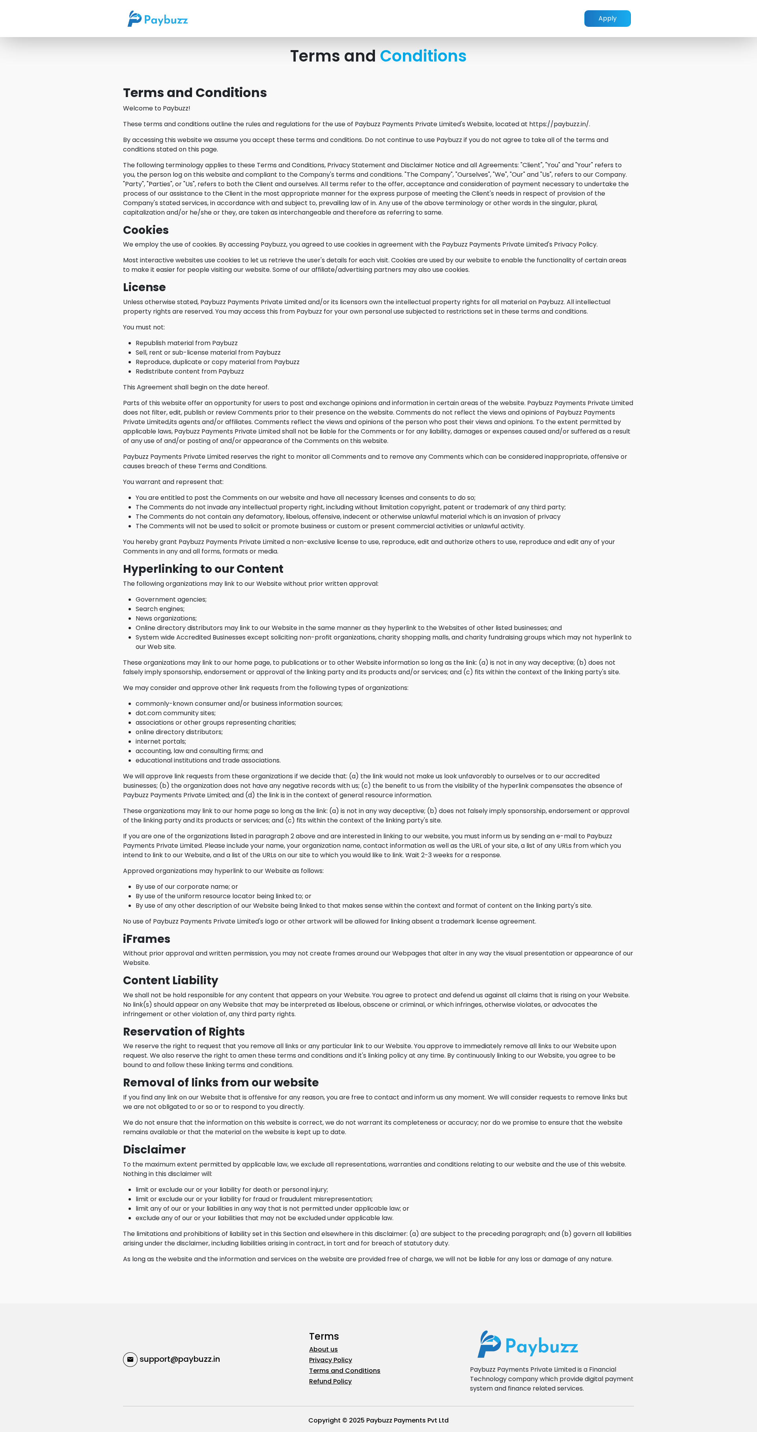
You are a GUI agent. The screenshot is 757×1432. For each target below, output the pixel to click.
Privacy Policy (330, 1360)
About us (323, 1349)
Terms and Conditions (344, 1370)
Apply (608, 18)
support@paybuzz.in (179, 1359)
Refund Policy (330, 1381)
